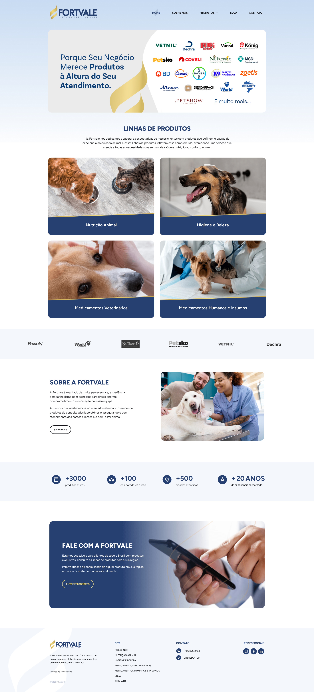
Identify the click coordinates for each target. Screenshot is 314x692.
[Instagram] (246, 651)
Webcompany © (57, 682)
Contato (255, 12)
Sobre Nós (180, 12)
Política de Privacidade (61, 671)
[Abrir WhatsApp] (304, 682)
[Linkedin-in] (261, 651)
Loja (233, 12)
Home (156, 12)
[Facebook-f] (254, 651)
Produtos (207, 12)
